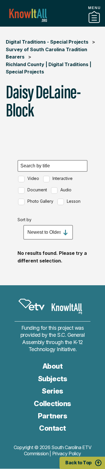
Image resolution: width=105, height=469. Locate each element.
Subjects (52, 378)
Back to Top (78, 462)
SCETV (31, 305)
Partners (52, 416)
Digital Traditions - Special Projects (47, 42)
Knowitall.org (28, 15)
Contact (52, 428)
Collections (52, 24)
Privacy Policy (66, 453)
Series (52, 391)
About (53, 366)
